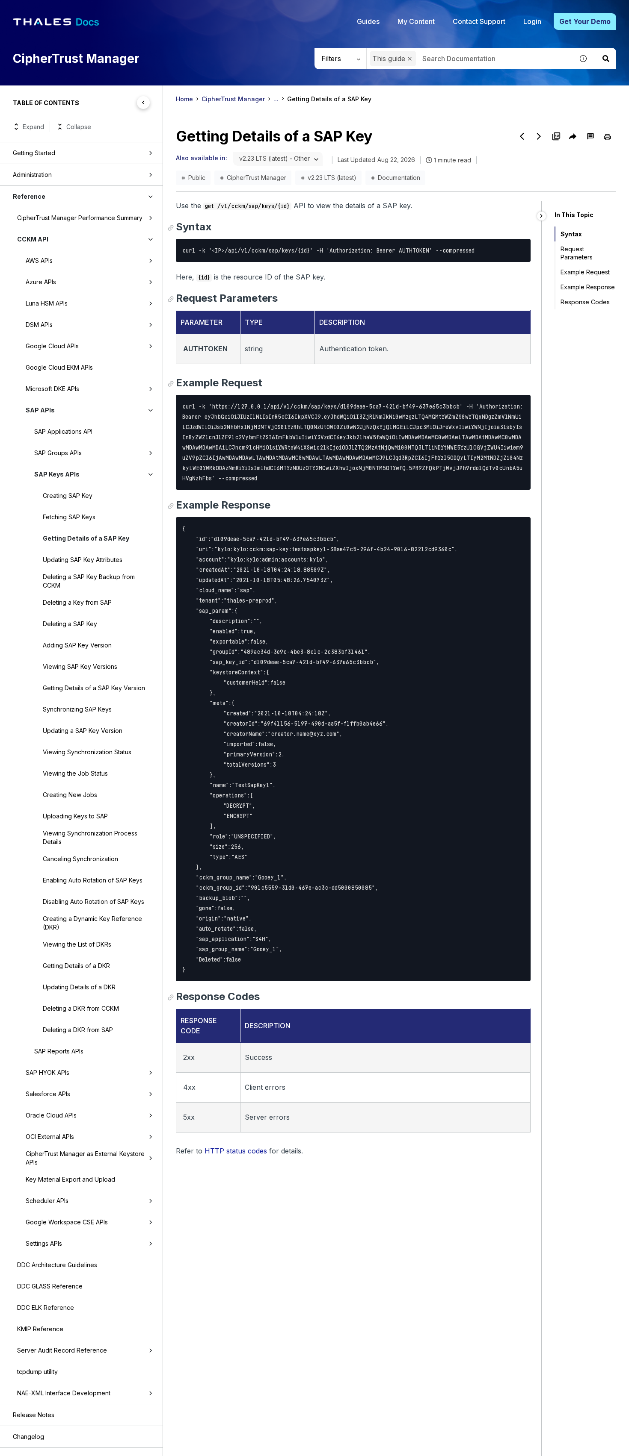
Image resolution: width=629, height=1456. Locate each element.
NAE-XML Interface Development (63, 1393)
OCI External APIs (50, 1136)
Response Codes (585, 302)
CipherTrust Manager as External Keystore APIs (85, 1158)
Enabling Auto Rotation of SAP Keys (92, 880)
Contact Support (479, 21)
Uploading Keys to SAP (75, 816)
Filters (331, 58)
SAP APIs (40, 410)
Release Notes (33, 1414)
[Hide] (541, 216)
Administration (32, 174)
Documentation (399, 177)
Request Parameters (577, 253)
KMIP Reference (40, 1328)
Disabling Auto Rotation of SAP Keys (93, 901)
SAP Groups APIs (58, 452)
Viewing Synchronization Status (87, 752)
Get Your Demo (585, 21)
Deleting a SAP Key (70, 623)
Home (184, 99)
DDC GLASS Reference (50, 1286)
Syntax (571, 234)
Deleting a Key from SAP (77, 602)
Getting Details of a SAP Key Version (94, 687)
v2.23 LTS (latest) (332, 177)
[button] (409, 59)
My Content (416, 21)
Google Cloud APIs (52, 346)
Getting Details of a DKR (76, 965)
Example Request (585, 272)
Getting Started (34, 152)
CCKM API (32, 239)
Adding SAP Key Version (77, 645)
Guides (368, 21)
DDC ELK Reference (45, 1307)
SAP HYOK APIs (47, 1072)
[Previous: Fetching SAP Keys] (522, 136)
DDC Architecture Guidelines (57, 1264)
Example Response (588, 287)
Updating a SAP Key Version (82, 730)
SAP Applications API (63, 431)
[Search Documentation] (605, 58)
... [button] (276, 99)
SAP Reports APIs (58, 1051)
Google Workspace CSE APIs (67, 1222)
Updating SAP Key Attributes (82, 559)
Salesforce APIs (48, 1093)
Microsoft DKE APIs (52, 388)
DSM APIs (39, 324)
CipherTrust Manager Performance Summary (79, 217)
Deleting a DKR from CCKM (81, 1008)
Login (532, 21)
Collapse (78, 126)
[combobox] (470, 58)
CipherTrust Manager (233, 99)
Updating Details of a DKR (79, 987)
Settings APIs (44, 1243)
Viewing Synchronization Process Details (90, 837)
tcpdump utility (37, 1371)
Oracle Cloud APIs (51, 1115)
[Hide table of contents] (143, 102)
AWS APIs (39, 260)
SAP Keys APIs (57, 474)
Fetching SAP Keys (69, 517)
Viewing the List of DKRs (77, 944)
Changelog (28, 1436)
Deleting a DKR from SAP (78, 1029)
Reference (29, 196)
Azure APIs (41, 281)
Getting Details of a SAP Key (86, 538)
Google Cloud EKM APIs (59, 367)
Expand (33, 126)
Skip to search (104, 10)
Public (196, 177)
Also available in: (201, 158)
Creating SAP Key (67, 495)
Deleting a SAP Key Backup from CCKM (89, 581)
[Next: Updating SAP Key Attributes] (539, 136)
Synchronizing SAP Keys (77, 709)
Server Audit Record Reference (62, 1350)
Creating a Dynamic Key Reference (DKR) (92, 923)
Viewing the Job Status (75, 773)
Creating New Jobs (70, 794)
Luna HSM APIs (47, 303)
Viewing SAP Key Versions (80, 666)
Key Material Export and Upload (70, 1179)
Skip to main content (38, 10)
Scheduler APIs (47, 1200)
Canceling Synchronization (80, 858)
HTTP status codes (236, 1151)
